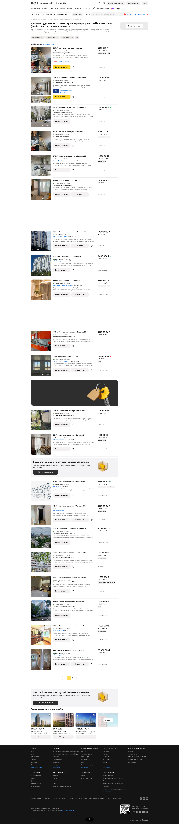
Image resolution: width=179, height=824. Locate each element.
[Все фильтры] (32, 14)
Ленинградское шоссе (65, 582)
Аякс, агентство (64, 61)
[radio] (73, 678)
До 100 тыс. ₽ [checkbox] (76, 395)
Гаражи (55, 781)
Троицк (105, 762)
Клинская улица (63, 53)
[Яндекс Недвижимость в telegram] (147, 798)
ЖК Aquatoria (57, 486)
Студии (33, 778)
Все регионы (132, 762)
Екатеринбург (85, 759)
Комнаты (55, 775)
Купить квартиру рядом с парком (113, 778)
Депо (32, 754)
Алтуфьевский (57, 759)
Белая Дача (56, 765)
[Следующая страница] (85, 678)
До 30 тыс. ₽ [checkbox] (39, 395)
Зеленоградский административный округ (65, 754)
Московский (106, 759)
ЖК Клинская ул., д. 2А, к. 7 (61, 361)
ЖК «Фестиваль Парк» (60, 236)
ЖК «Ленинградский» (59, 440)
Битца (32, 751)
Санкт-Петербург (86, 754)
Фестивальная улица (64, 185)
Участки (55, 778)
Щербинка (106, 751)
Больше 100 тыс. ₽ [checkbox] (41, 401)
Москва (55, 53)
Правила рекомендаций (96, 798)
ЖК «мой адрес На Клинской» (62, 655)
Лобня (33, 765)
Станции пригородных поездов (137, 756)
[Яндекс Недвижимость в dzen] (144, 798)
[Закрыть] (147, 14)
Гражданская (35, 756)
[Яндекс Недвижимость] (42, 3)
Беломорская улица (64, 82)
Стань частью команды (59, 798)
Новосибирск (85, 756)
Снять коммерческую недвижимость (114, 781)
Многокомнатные (36, 783)
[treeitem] (36, 8)
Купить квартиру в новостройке (113, 783)
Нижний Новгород (86, 765)
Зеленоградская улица (65, 112)
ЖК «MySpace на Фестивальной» (63, 285)
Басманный (56, 762)
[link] (145, 3)
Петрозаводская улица (65, 336)
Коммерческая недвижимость (62, 786)
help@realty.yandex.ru (67, 810)
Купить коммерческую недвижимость (114, 789)
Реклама (47, 798)
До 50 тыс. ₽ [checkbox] (51, 395)
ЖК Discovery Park (58, 510)
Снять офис (106, 786)
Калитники (34, 759)
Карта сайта (117, 798)
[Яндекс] (145, 820)
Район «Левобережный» (60, 161)
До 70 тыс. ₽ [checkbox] (63, 395)
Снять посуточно (86, 778)
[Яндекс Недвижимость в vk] (141, 798)
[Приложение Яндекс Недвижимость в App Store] (137, 812)
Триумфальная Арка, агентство (66, 91)
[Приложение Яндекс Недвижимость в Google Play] (140, 812)
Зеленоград (106, 756)
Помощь (108, 798)
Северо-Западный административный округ (66, 751)
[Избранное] (99, 3)
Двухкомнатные (36, 786)
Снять (83, 775)
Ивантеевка (106, 765)
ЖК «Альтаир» (57, 261)
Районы (130, 751)
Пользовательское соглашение (77, 798)
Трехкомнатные (35, 781)
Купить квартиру (108, 775)
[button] (103, 3)
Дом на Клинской (58, 630)
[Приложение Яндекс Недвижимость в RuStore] (147, 812)
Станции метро (133, 754)
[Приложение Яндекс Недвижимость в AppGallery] (143, 812)
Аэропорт (56, 756)
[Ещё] (77, 37)
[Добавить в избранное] (73, 67)
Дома (54, 783)
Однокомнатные (36, 775)
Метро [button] (129, 14)
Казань (83, 762)
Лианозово (34, 762)
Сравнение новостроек (135, 759)
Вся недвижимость (36, 798)
